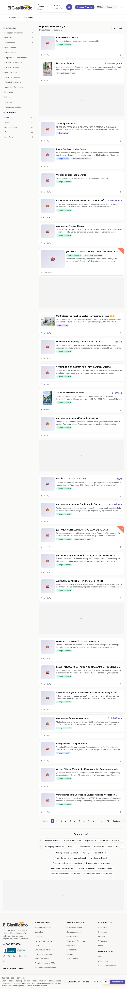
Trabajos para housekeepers (98, 863)
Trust (37, 945)
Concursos (102, 932)
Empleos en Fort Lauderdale (96, 840)
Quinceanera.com (73, 932)
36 (102, 821)
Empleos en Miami (52, 840)
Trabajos (38, 936)
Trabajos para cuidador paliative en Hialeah (95, 868)
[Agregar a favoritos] (120, 54)
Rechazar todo (100, 982)
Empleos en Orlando (72, 840)
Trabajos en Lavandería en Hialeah (65, 873)
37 (108, 821)
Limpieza (72, 847)
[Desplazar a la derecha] (122, 840)
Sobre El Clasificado (43, 927)
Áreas (100, 945)
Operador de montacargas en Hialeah (70, 858)
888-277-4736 (13, 944)
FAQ (100, 957)
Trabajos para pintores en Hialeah (98, 873)
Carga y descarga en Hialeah (94, 853)
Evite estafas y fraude (44, 950)
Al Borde (70, 954)
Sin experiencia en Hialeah (67, 853)
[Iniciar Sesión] (121, 7)
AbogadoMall (71, 950)
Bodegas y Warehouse (54, 847)
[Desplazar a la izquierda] (41, 840)
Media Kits (39, 932)
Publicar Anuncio (84, 7)
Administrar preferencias (78, 982)
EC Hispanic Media (74, 927)
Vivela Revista (72, 959)
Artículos (101, 936)
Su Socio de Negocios (75, 941)
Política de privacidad (43, 954)
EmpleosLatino (72, 936)
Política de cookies (42, 959)
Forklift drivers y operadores (61, 868)
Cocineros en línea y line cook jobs (67, 863)
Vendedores (85, 847)
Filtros (119, 28)
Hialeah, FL (15, 17)
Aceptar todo (117, 982)
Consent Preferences (107, 966)
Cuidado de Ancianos (103, 847)
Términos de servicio (43, 941)
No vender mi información (45, 968)
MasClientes (71, 945)
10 (93, 821)
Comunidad (103, 927)
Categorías (102, 941)
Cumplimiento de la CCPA (45, 963)
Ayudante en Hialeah (99, 858)
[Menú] (4, 7)
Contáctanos (103, 961)
